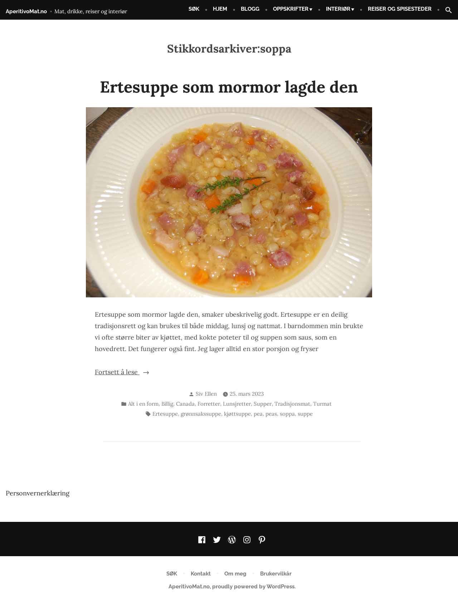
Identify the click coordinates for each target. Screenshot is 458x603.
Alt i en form (143, 403)
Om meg (235, 573)
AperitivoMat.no (26, 11)
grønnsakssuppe (201, 413)
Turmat (322, 403)
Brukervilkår (276, 573)
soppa (287, 413)
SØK (194, 9)
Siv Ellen (206, 393)
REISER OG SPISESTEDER (400, 9)
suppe (305, 413)
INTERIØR (338, 9)
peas (271, 413)
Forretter (209, 403)
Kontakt (201, 573)
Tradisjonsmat (292, 403)
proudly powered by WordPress (253, 586)
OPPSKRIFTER (290, 9)
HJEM (220, 9)
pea (258, 413)
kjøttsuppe (237, 413)
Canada (185, 403)
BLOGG (250, 9)
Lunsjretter (237, 403)
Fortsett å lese (134, 372)
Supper (263, 403)
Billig (167, 403)
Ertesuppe (165, 413)
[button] (445, 11)
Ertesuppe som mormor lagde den (229, 86)
